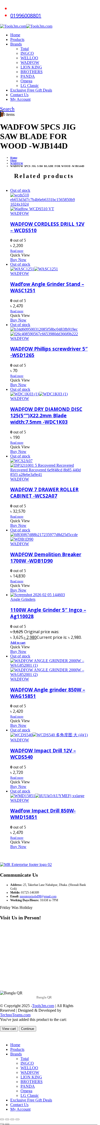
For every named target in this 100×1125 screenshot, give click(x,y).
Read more (16, 251)
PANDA (28, 76)
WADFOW (30, 62)
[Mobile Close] (3, 1036)
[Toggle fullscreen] (7, 1119)
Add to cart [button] (17, 642)
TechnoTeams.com (15, 1015)
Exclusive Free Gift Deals (31, 90)
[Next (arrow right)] (7, 1124)
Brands (16, 44)
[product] (49, 595)
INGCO (27, 53)
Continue (27, 1029)
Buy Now (18, 260)
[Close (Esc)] (17, 1119)
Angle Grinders (22, 599)
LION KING (31, 67)
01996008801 (25, 15)
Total (25, 49)
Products (17, 39)
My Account (20, 99)
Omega (26, 81)
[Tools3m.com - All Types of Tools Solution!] (26, 26)
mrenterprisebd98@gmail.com (38, 896)
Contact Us (19, 95)
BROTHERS (32, 72)
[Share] (12, 1119)
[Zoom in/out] (2, 1119)
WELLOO (29, 58)
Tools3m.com (43, 1006)
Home (15, 35)
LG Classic (30, 85)
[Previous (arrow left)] (2, 1124)
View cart (9, 1029)
